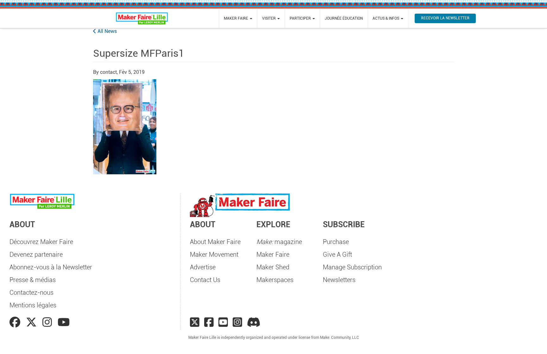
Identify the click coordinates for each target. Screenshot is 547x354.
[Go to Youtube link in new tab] (64, 322)
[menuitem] (238, 18)
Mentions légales (32, 305)
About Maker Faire (215, 242)
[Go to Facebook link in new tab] (16, 322)
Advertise (203, 267)
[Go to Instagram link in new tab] (48, 322)
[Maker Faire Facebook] (209, 322)
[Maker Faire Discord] (254, 322)
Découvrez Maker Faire (41, 242)
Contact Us (205, 280)
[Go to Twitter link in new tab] (32, 322)
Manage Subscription (352, 267)
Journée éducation (344, 18)
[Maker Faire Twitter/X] (194, 322)
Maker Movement (214, 254)
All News (106, 31)
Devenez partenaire (36, 254)
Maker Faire (272, 254)
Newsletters (339, 280)
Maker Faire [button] (236, 18)
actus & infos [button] (386, 18)
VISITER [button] (269, 18)
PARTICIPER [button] (301, 18)
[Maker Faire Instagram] (237, 322)
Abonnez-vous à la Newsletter (50, 267)
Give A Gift (337, 254)
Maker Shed (272, 267)
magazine (279, 242)
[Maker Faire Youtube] (223, 322)
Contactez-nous (31, 292)
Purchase (336, 242)
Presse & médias (32, 280)
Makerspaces (274, 280)
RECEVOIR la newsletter (445, 18)
